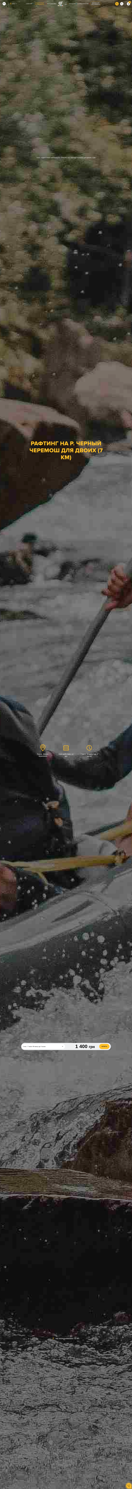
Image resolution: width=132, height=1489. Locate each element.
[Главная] (60, 4)
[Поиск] (121, 3)
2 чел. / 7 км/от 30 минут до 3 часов (43, 1069)
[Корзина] (128, 3)
